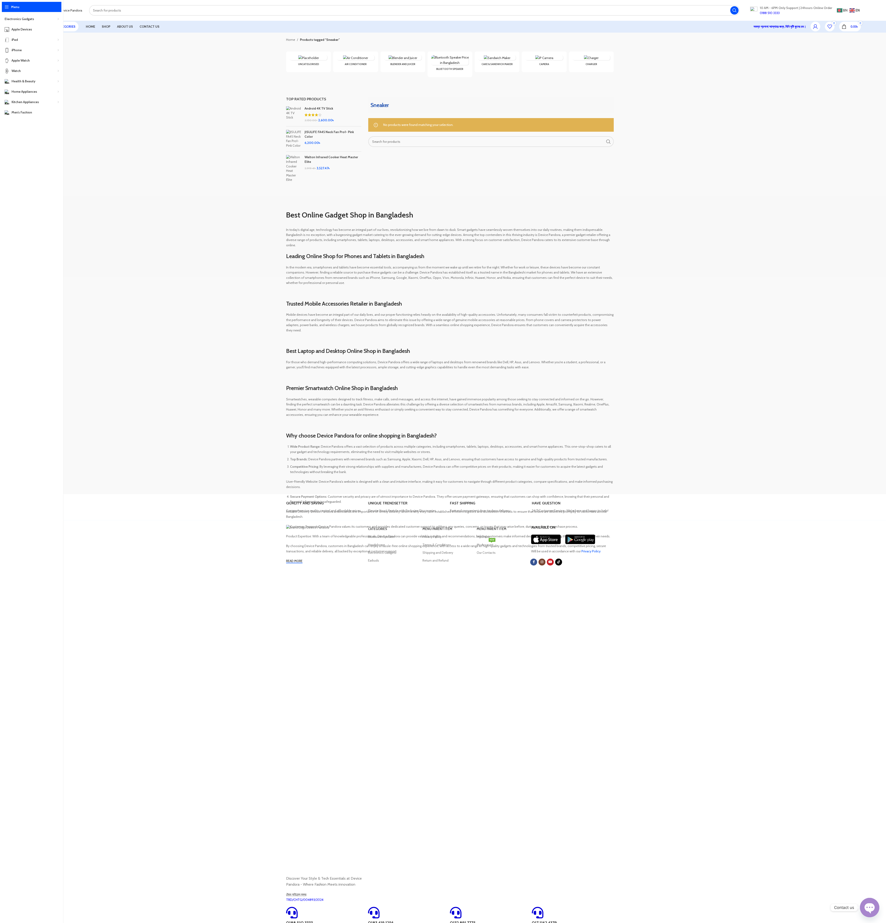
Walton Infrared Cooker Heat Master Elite (331, 159)
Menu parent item (437, 529)
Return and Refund (435, 560)
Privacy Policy (432, 537)
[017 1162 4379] (537, 912)
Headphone (376, 545)
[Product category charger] (591, 61)
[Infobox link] (325, 507)
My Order (483, 537)
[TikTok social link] (558, 562)
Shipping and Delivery (437, 553)
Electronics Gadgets (382, 553)
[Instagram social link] (542, 562)
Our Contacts (486, 553)
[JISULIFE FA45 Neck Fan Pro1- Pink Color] (293, 139)
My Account (485, 544)
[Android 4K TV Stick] (293, 114)
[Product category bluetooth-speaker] (450, 64)
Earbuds (373, 560)
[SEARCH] (734, 10)
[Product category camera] (544, 61)
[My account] (815, 26)
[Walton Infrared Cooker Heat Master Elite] (293, 168)
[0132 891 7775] (455, 912)
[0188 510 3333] (292, 912)
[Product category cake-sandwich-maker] (497, 61)
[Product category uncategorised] (308, 61)
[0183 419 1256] (374, 912)
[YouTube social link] (550, 562)
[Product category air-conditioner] (355, 61)
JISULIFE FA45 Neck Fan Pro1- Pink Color (329, 134)
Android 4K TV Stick (319, 108)
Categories (377, 529)
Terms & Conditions (436, 545)
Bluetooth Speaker (381, 537)
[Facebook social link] (533, 562)
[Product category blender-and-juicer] (403, 61)
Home (290, 40)
